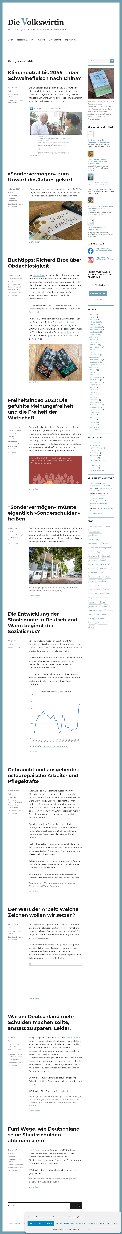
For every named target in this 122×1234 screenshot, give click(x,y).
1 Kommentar (13, 543)
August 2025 (94, 334)
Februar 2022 (94, 397)
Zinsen (91, 627)
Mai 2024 (93, 352)
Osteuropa (12, 802)
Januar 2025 (94, 345)
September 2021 (95, 410)
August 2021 (94, 412)
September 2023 (95, 365)
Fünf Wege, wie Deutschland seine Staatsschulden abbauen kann (44, 1134)
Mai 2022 (92, 390)
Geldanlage (94, 453)
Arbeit (10, 931)
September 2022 (95, 382)
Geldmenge (104, 564)
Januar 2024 (94, 357)
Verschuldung (14, 1059)
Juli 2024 (93, 350)
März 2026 (93, 319)
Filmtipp (97, 552)
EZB (90, 552)
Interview (93, 458)
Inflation (108, 577)
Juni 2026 (93, 314)
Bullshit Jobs (93, 539)
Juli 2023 (92, 367)
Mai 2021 (92, 420)
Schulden (11, 198)
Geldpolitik (93, 455)
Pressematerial (38, 40)
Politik (10, 91)
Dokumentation (94, 543)
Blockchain (107, 527)
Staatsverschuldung (15, 1057)
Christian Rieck (14, 434)
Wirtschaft (100, 619)
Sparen (19, 1054)
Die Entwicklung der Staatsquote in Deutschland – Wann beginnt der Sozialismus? (44, 622)
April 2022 (93, 392)
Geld (10, 196)
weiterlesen (34, 156)
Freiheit (11, 436)
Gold (101, 573)
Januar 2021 (94, 430)
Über (10, 40)
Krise (107, 589)
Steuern (109, 610)
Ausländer (12, 797)
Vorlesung (105, 614)
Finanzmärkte (95, 450)
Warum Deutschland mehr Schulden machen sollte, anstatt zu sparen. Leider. (41, 1022)
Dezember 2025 (95, 327)
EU (13, 1044)
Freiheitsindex (13, 439)
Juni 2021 (93, 417)
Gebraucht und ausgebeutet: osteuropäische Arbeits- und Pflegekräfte (43, 775)
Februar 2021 (94, 427)
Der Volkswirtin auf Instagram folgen (104, 258)
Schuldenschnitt (14, 1159)
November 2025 (95, 329)
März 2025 (93, 342)
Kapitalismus (93, 585)
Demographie (13, 800)
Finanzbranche (94, 556)
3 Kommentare (14, 452)
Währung (92, 623)
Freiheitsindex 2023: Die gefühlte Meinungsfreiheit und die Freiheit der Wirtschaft (40, 409)
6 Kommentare (14, 647)
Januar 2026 (94, 324)
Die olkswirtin (36, 22)
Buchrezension (14, 284)
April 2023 (93, 372)
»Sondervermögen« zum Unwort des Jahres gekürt (40, 176)
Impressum (88, 1229)
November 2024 (95, 347)
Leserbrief (17, 931)
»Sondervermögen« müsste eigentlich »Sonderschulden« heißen (44, 513)
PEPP (10, 1052)
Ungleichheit (39, 275)
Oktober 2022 (94, 380)
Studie (16, 449)
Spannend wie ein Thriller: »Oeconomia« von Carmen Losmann (101, 510)
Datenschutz (55, 40)
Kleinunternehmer (96, 460)
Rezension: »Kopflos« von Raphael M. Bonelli (101, 503)
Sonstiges (17, 430)
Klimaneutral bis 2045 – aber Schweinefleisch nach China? (44, 75)
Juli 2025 (92, 337)
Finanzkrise (106, 556)
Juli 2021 (92, 415)
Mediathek (66, 332)
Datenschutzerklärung (75, 1229)
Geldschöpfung (105, 568)
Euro (17, 1044)
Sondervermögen (15, 201)
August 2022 (94, 385)
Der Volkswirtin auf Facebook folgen (104, 249)
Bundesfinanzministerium (55, 746)
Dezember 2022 (95, 377)
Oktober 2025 (94, 332)
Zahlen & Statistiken (97, 470)
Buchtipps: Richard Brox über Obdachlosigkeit (44, 263)
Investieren (102, 581)
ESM (9, 1044)
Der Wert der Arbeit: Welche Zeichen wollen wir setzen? (43, 912)
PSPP (15, 1052)
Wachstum (12, 97)
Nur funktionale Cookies (70, 1224)
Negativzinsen (94, 598)
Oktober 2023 (94, 362)
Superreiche (35, 312)
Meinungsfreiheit (14, 444)
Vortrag (91, 619)
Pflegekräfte (12, 805)
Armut (10, 282)
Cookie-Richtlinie (59, 1229)
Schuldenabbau (73, 1038)
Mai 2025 (92, 340)
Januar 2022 (94, 400)
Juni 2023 (93, 370)
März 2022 (93, 395)
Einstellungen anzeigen (103, 1224)
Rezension (18, 278)
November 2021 (95, 405)
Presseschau (22, 40)
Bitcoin (98, 527)
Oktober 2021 (94, 407)
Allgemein (93, 443)
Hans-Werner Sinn (95, 577)
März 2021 (93, 425)
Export (10, 94)
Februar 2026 (94, 322)
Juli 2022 (92, 387)
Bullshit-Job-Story (95, 535)
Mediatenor (12, 441)
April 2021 (93, 422)
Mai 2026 (92, 317)
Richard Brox (13, 289)
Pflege (19, 802)
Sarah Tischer (94, 483)
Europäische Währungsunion (99, 548)
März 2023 (93, 375)
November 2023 (95, 360)
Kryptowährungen (95, 594)
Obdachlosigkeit (14, 287)
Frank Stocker (93, 560)
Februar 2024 (94, 355)
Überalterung (13, 807)
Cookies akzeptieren (41, 1224)
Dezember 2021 (95, 402)
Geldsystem (93, 573)
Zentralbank (102, 623)
